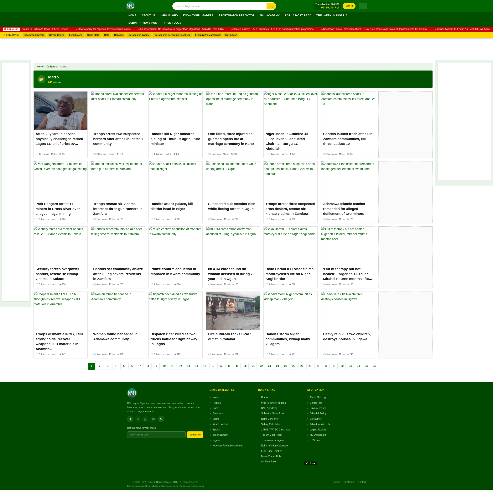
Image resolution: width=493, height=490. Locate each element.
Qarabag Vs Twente (139, 35)
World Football (221, 424)
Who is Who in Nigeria (273, 402)
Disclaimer (315, 418)
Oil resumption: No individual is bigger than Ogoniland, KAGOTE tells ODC (174, 29)
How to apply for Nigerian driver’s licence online (96, 29)
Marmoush (231, 35)
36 (374, 366)
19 (237, 366)
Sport (216, 408)
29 (318, 366)
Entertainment (220, 434)
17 (221, 366)
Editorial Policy (318, 413)
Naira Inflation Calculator (274, 445)
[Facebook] (130, 419)
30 (326, 366)
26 (293, 366)
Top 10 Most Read (298, 15)
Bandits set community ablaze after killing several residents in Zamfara (118, 274)
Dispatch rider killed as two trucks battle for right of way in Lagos (174, 339)
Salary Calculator (270, 424)
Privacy (336, 482)
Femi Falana (75, 35)
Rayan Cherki (56, 35)
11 (172, 366)
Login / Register (318, 429)
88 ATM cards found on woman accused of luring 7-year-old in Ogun (231, 274)
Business (218, 413)
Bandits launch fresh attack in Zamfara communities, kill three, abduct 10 (347, 139)
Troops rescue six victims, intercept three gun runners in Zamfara (118, 209)
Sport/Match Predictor (237, 15)
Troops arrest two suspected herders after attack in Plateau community (118, 139)
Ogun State (93, 35)
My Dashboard (318, 434)
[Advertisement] (246, 48)
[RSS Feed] (161, 419)
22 (261, 366)
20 (245, 366)
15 (204, 366)
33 (350, 366)
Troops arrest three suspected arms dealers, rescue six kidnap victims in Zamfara (290, 209)
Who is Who (169, 15)
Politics (217, 402)
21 (253, 366)
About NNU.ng (318, 397)
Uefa (106, 35)
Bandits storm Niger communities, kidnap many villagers (288, 339)
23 (269, 366)
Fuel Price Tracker (271, 451)
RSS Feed (315, 440)
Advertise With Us (320, 424)
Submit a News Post (143, 23)
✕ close (310, 463)
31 (334, 366)
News (216, 397)
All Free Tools (269, 461)
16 (212, 366)
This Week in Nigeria (331, 15)
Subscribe (195, 434)
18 (229, 366)
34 (358, 366)
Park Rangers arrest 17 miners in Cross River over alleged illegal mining (58, 209)
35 (366, 366)
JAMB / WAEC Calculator (275, 429)
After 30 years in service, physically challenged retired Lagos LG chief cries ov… (59, 139)
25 (285, 366)
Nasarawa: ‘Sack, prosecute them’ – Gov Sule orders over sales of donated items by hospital (368, 29)
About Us (149, 15)
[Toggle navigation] (363, 6)
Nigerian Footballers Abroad (228, 445)
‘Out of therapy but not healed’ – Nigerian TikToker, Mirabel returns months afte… (347, 274)
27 (301, 366)
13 (188, 366)
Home (132, 15)
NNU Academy (270, 15)
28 (310, 366)
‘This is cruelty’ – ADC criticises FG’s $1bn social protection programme (266, 29)
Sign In (349, 5)
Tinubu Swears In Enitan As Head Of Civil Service (33, 29)
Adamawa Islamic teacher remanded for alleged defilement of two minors (344, 209)
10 (164, 366)
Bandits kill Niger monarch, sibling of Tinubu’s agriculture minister (175, 139)
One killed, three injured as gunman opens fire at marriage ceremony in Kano (231, 139)
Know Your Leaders (198, 15)
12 (180, 366)
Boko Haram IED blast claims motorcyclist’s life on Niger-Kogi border (290, 274)
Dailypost (52, 66)
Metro (216, 418)
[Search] (271, 6)
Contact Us (316, 402)
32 (342, 366)
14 (196, 366)
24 (277, 366)
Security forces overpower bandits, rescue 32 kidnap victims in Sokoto (57, 274)
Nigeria (216, 440)
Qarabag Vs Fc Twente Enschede (172, 35)
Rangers (119, 35)
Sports (216, 429)
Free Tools (172, 23)
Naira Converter (269, 418)
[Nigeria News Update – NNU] (130, 6)
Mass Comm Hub (271, 456)
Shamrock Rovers (34, 35)
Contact (362, 482)
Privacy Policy (318, 408)
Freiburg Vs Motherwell (208, 35)
